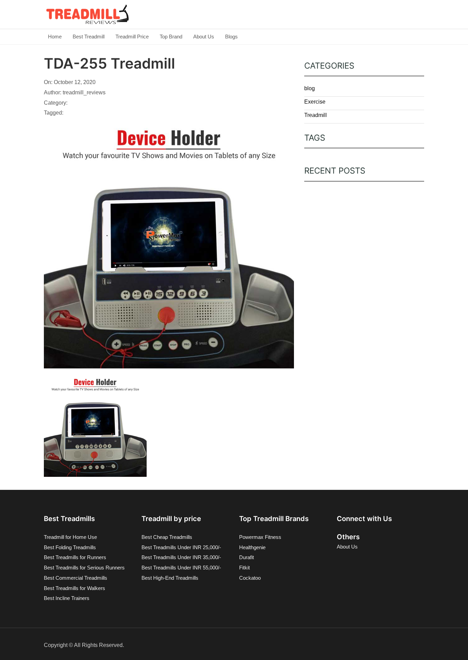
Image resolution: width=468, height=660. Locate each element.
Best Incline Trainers (66, 598)
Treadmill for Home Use (70, 537)
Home (55, 36)
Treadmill (315, 115)
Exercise (314, 102)
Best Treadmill (88, 36)
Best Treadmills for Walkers (74, 588)
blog (309, 88)
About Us (203, 36)
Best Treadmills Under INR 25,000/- (181, 547)
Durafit (246, 557)
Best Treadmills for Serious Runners (84, 567)
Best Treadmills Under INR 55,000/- (181, 567)
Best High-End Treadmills (169, 578)
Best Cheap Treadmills (166, 537)
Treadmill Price (132, 36)
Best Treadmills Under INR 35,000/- (181, 557)
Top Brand (171, 36)
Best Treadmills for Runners (75, 557)
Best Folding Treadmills (70, 547)
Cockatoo (250, 578)
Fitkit (244, 567)
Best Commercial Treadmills (75, 578)
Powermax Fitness (260, 537)
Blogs (231, 36)
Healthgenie (252, 547)
